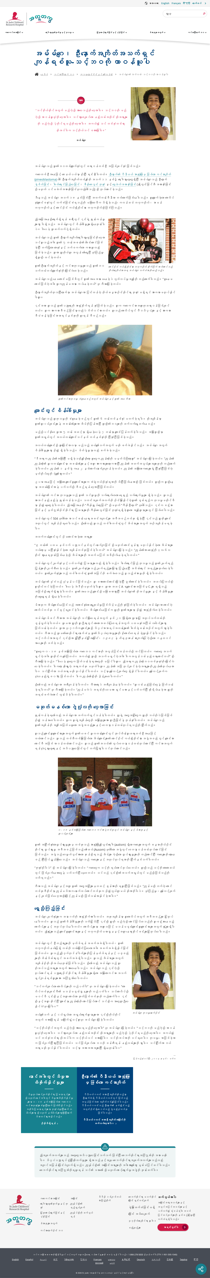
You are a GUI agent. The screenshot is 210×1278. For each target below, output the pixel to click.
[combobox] (185, 13)
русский (99, 1263)
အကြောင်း (73, 1198)
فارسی (112, 1263)
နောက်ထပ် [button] (196, 3)
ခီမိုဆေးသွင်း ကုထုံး (94, 184)
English (165, 3)
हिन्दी (186, 3)
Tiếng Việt (69, 1259)
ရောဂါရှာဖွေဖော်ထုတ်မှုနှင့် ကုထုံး (54, 1205)
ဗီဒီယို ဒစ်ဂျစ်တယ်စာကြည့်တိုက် (109, 1198)
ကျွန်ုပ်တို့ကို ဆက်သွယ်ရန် (81, 1214)
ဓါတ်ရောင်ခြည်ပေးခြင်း (66, 184)
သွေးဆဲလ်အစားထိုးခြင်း (124, 184)
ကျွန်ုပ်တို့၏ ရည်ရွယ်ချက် (77, 1205)
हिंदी (196, 1259)
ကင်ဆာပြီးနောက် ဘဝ (196, 32)
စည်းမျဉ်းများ (134, 1227)
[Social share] (201, 1269)
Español (29, 1259)
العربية (43, 1259)
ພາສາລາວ (111, 1259)
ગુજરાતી (156, 1259)
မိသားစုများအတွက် (156, 32)
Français (176, 3)
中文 (55, 1259)
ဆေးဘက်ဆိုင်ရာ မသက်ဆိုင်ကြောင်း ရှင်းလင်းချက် (142, 1198)
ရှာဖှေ (168, 13)
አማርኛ (126, 1259)
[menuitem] (173, 1227)
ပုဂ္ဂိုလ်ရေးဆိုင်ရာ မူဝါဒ (142, 1220)
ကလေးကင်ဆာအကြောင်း (13, 32)
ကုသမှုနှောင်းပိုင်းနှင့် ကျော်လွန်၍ (96, 74)
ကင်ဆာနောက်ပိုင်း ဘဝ (51, 1230)
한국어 (83, 1259)
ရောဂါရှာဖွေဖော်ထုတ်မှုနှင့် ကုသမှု (58, 32)
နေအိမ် (44, 74)
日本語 (170, 1259)
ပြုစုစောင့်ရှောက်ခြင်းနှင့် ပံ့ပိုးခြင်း (110, 32)
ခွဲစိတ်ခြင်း (41, 184)
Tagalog (183, 1259)
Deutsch (141, 1259)
